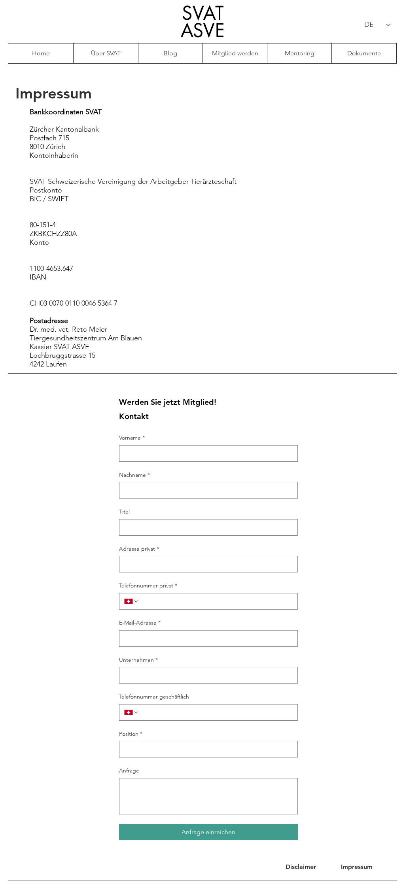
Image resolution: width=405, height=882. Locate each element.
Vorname (132, 437)
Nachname (134, 474)
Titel (124, 511)
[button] (357, 867)
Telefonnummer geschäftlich (154, 696)
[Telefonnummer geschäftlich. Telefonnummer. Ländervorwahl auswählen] (131, 712)
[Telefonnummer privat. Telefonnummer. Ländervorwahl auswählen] (131, 601)
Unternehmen (138, 659)
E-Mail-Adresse (140, 622)
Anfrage (129, 770)
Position (130, 733)
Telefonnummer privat (148, 585)
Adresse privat (139, 548)
